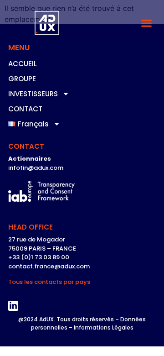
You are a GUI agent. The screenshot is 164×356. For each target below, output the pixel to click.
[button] (146, 23)
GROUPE (22, 79)
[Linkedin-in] (13, 306)
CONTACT (25, 109)
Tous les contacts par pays (49, 281)
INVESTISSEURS (33, 94)
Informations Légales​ (103, 327)
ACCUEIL (22, 63)
